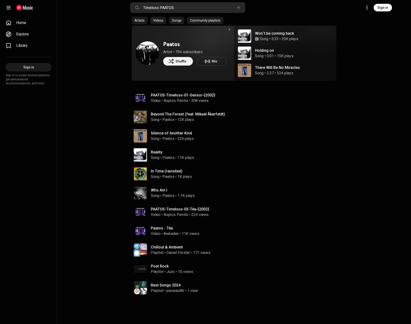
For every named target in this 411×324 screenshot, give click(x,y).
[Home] (24, 7)
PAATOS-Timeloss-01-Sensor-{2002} (183, 95)
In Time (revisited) (166, 171)
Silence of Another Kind (171, 133)
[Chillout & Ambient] (236, 249)
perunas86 (175, 290)
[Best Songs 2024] (236, 287)
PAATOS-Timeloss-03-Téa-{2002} (180, 209)
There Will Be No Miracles (277, 67)
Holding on (264, 50)
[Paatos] (147, 53)
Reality (156, 152)
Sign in (382, 8)
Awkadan (171, 233)
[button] (244, 36)
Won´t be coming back (274, 33)
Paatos (171, 44)
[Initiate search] (137, 7)
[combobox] (194, 7)
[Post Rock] (236, 268)
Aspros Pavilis (176, 100)
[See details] (229, 29)
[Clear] (238, 7)
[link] (28, 23)
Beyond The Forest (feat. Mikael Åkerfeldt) (188, 114)
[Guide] (8, 7)
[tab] (139, 20)
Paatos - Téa (162, 228)
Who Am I (159, 190)
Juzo (170, 271)
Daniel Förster (178, 252)
